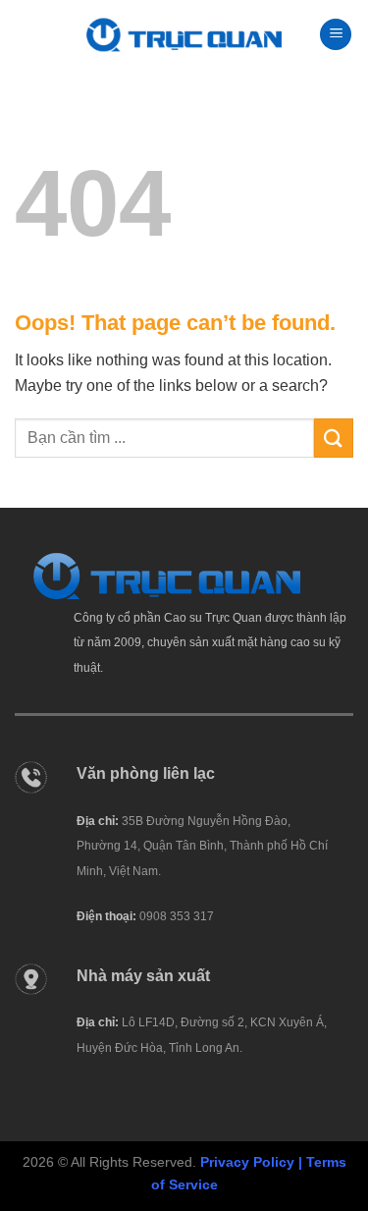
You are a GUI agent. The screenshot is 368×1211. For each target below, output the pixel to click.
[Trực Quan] (184, 35)
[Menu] (335, 35)
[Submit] (333, 437)
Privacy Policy (247, 1162)
